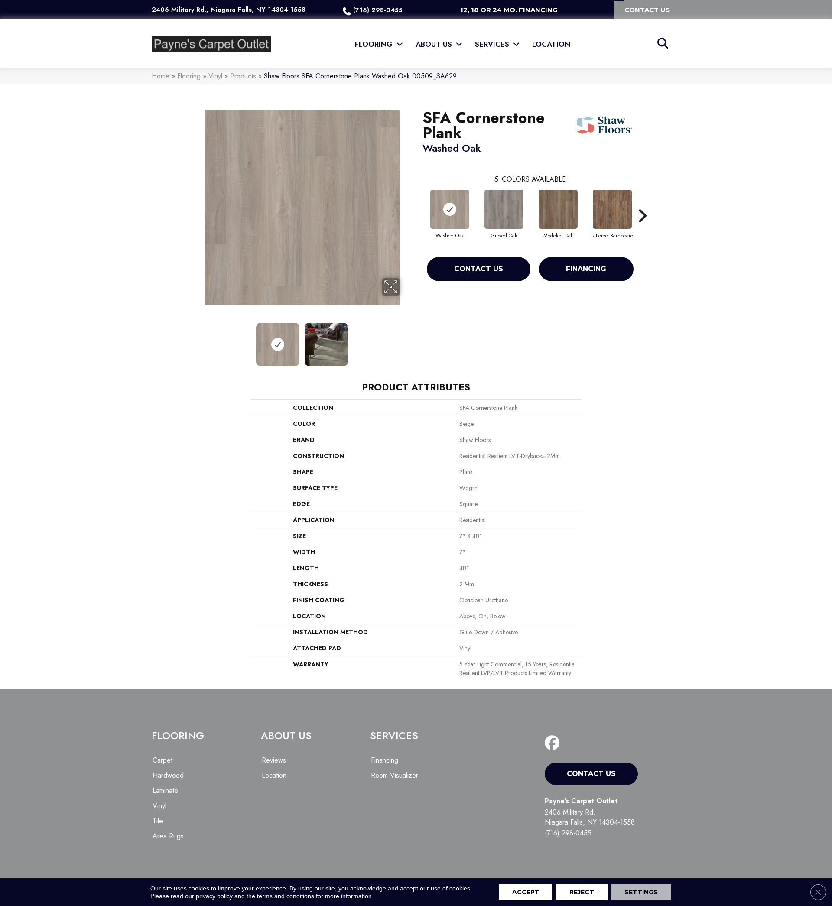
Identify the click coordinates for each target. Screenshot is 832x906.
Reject (581, 892)
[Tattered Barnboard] (612, 209)
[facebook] (554, 743)
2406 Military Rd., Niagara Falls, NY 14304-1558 (229, 9)
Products (243, 76)
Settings (641, 892)
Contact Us (478, 269)
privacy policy (214, 896)
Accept (525, 892)
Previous (198, 340)
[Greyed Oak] (504, 209)
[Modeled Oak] (558, 209)
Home (160, 76)
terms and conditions (285, 896)
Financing (586, 269)
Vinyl (215, 76)
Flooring (189, 76)
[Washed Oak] (449, 209)
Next (405, 340)
